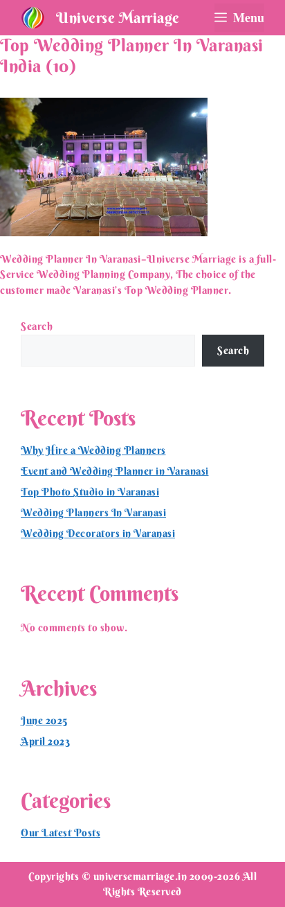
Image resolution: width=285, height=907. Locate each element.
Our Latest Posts (60, 832)
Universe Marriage (118, 17)
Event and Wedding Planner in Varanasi (115, 470)
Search (37, 326)
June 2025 (44, 720)
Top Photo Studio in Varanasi (90, 491)
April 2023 (45, 741)
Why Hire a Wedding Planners (93, 450)
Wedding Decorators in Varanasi (98, 533)
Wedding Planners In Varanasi (93, 512)
